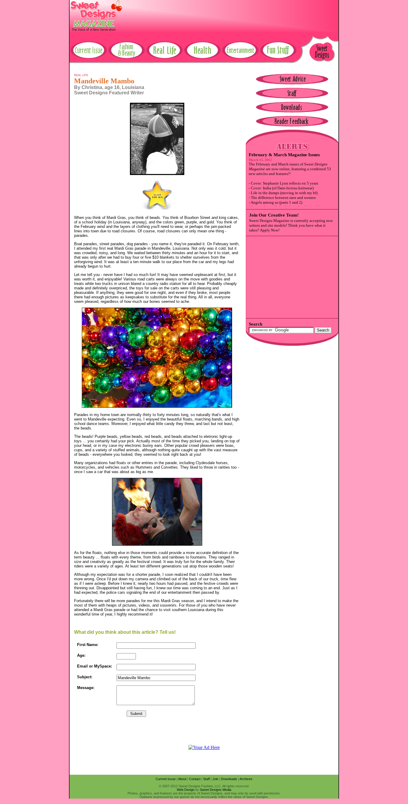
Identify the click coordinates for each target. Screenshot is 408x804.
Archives (246, 779)
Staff (206, 779)
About (182, 779)
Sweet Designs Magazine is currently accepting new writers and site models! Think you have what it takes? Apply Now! (291, 225)
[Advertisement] (229, 13)
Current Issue (166, 779)
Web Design (185, 789)
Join (215, 779)
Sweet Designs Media (215, 789)
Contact (194, 779)
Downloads (229, 779)
